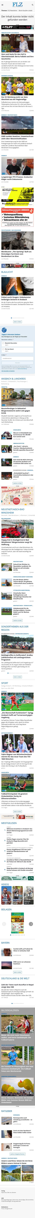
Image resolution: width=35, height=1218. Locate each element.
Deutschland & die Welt (15, 978)
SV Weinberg (17, 686)
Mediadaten (4, 1207)
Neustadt (4, 515)
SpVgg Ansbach (6, 686)
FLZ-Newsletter (12, 10)
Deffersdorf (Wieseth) (22, 634)
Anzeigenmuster (8, 1208)
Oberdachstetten (18, 443)
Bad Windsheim (16, 230)
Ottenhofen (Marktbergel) (21, 590)
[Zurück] (4, 924)
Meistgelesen (9, 823)
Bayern (5, 942)
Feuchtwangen (6, 230)
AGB (2, 1198)
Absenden (17, 362)
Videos (5, 884)
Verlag (3, 1191)
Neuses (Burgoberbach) (8, 1045)
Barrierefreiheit (29, 1199)
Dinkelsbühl (12, 381)
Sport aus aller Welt (7, 688)
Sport (4, 683)
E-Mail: (4, 355)
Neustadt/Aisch (12, 115)
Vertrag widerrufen (16, 1201)
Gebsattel (4, 387)
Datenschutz (16, 1199)
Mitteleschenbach (7, 733)
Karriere (14, 1192)
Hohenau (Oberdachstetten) (14, 847)
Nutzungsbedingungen (6, 1199)
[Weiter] (31, 924)
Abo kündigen (22, 1199)
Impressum (4, 1192)
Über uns (9, 1192)
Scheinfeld (31, 515)
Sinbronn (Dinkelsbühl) (8, 1076)
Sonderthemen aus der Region (14, 628)
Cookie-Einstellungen (6, 1201)
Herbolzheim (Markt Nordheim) (23, 577)
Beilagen (6, 909)
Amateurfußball (27, 686)
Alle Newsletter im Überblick (8, 371)
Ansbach (4, 115)
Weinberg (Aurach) (7, 75)
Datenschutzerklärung (22, 368)
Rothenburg (5, 384)
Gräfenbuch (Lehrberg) (27, 847)
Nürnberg (16, 1115)
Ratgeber (6, 1111)
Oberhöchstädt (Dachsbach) (10, 33)
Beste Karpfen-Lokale (25, 10)
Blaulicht (7, 271)
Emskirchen (17, 858)
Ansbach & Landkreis (13, 378)
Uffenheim (23, 515)
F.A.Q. (2, 1208)
